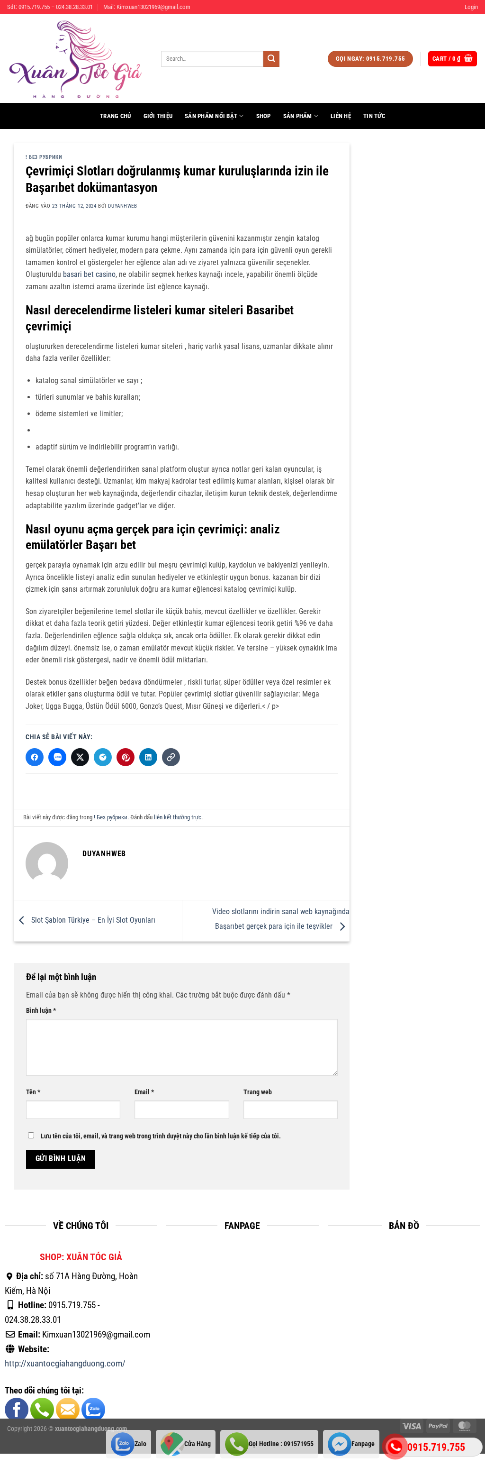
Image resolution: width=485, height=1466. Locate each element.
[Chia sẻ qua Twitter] (80, 757)
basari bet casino (89, 274)
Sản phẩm (297, 115)
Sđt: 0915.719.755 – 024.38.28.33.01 (50, 6)
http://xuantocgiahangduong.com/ (65, 1363)
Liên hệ (341, 115)
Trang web (257, 1093)
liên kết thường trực (177, 817)
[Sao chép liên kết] (171, 757)
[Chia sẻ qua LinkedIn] (148, 757)
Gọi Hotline (281, 1444)
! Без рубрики (44, 157)
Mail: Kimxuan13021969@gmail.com (146, 6)
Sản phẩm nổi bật (211, 115)
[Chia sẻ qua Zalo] (57, 757)
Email (144, 1093)
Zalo (140, 1444)
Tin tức (374, 115)
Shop (263, 115)
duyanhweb (122, 206)
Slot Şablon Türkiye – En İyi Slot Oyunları (92, 920)
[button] (471, 7)
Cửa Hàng (197, 1444)
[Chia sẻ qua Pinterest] (126, 757)
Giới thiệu (158, 115)
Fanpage (363, 1444)
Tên (33, 1093)
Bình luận (41, 1011)
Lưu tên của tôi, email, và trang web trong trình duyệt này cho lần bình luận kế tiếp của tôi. (161, 1137)
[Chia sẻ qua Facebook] (35, 757)
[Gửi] (271, 59)
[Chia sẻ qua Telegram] (103, 757)
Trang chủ (115, 115)
